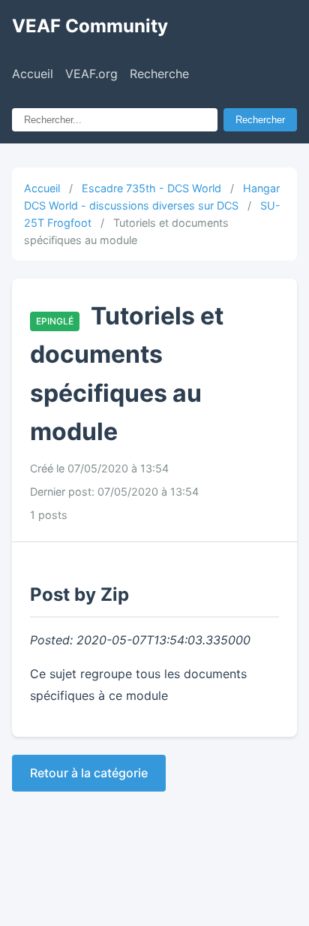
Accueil (32, 73)
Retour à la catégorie (89, 772)
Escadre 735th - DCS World (151, 188)
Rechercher (260, 119)
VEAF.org (91, 73)
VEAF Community (90, 26)
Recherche (159, 73)
